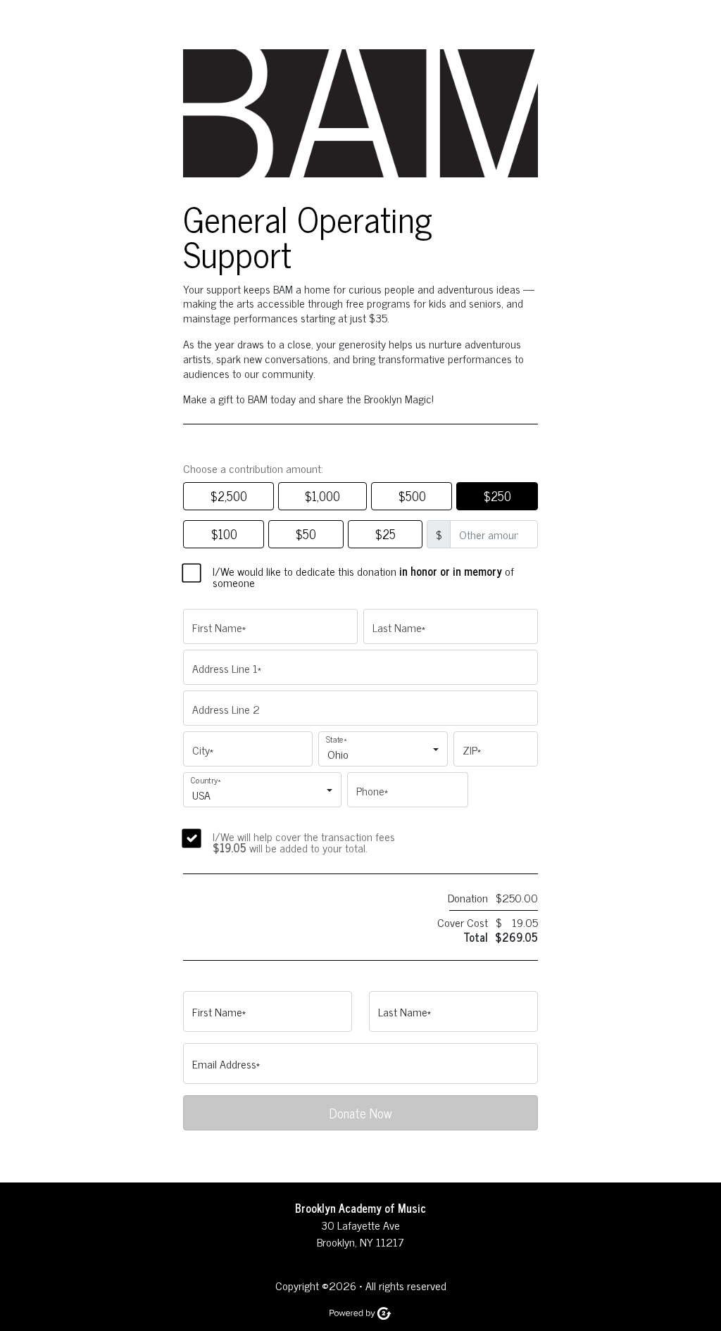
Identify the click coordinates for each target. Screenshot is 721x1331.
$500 (412, 495)
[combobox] (379, 755)
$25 (385, 533)
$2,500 (228, 495)
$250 (497, 495)
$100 (224, 533)
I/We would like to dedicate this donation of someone (363, 576)
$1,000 (322, 495)
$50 (305, 533)
